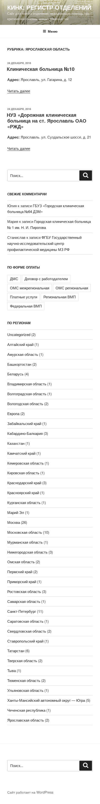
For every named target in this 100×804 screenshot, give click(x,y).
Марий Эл (15, 512)
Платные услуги (23, 296)
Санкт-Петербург (21, 611)
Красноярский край (23, 492)
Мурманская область (25, 542)
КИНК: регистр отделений (49, 7)
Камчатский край (21, 453)
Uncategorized (18, 334)
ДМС (14, 278)
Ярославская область (25, 720)
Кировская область (23, 472)
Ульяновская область (25, 690)
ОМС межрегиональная (29, 287)
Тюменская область (23, 680)
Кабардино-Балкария (25, 433)
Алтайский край (20, 344)
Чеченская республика (26, 710)
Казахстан (16, 443)
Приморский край (21, 581)
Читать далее (18, 90)
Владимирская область (26, 383)
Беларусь (15, 373)
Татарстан (15, 650)
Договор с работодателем (46, 278)
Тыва (11, 670)
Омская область (21, 561)
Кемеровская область (25, 463)
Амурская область (22, 354)
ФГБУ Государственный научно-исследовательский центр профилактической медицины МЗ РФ (44, 243)
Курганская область (24, 502)
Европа (13, 413)
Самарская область (23, 601)
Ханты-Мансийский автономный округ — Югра (46, 700)
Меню (53, 31)
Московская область (24, 532)
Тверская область (22, 660)
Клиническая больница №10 (41, 68)
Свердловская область (26, 631)
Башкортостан (19, 364)
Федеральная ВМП (26, 305)
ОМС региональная (72, 287)
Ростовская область (24, 591)
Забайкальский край (24, 423)
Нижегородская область (27, 552)
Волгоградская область (26, 393)
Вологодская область (25, 403)
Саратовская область (25, 621)
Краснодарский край (24, 482)
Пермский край (19, 571)
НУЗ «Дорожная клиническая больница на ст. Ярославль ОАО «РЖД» (46, 120)
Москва (13, 522)
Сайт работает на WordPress (30, 792)
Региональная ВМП (59, 296)
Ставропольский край (25, 640)
